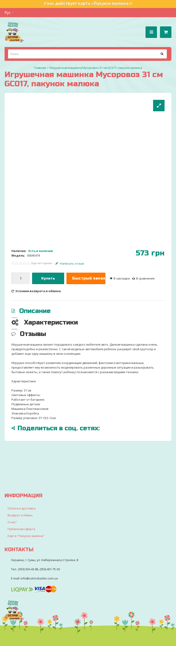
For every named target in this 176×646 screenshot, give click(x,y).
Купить (48, 278)
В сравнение (145, 278)
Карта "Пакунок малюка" (26, 536)
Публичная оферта (21, 529)
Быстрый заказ (88, 278)
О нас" (12, 522)
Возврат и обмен (20, 515)
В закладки (122, 278)
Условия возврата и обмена (38, 291)
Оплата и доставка (22, 508)
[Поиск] (162, 54)
